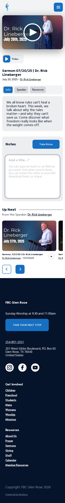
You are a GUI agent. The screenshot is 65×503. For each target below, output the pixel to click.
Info (8, 89)
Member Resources (16, 465)
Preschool (11, 395)
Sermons (10, 445)
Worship (10, 414)
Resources (38, 89)
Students (10, 400)
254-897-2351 (14, 342)
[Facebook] (22, 367)
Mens (8, 404)
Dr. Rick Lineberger (30, 79)
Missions (10, 419)
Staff (8, 455)
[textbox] (32, 176)
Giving (9, 450)
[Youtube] (35, 367)
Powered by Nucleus (16, 494)
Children (10, 390)
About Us (11, 435)
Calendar (10, 460)
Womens (10, 409)
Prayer (9, 440)
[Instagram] (9, 367)
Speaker (21, 89)
